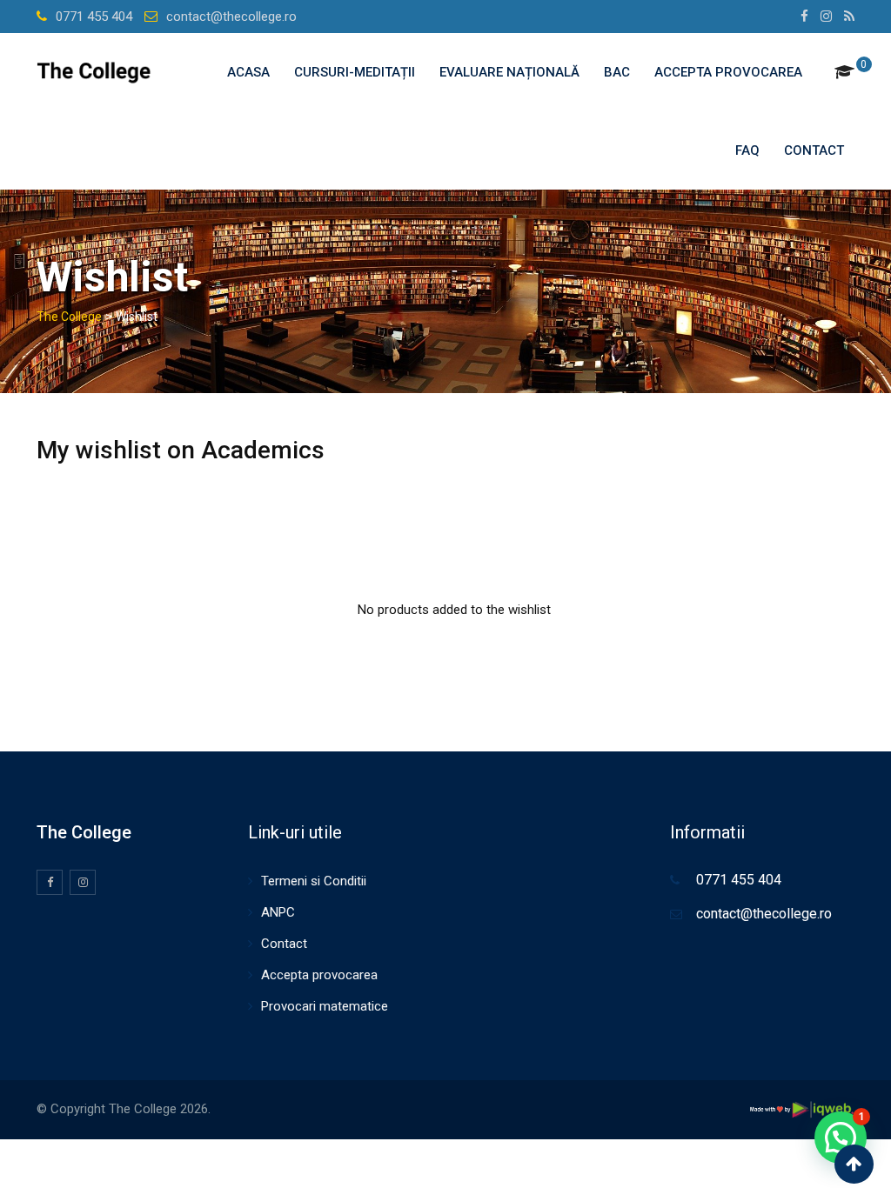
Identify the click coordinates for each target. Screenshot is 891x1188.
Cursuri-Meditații (354, 72)
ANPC (278, 912)
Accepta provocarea (728, 72)
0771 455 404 (94, 16)
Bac (617, 72)
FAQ (747, 150)
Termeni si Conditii (313, 881)
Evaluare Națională (509, 72)
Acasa (248, 72)
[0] (844, 72)
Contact (814, 150)
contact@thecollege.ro (231, 16)
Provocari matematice (324, 1006)
